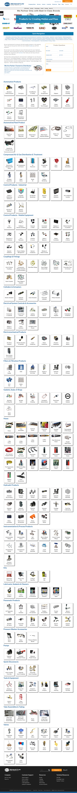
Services (39, 4)
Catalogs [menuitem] (41, 779)
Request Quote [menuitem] (25, 781)
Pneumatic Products (50, 39)
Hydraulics (14, 39)
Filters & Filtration (59, 38)
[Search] (49, 770)
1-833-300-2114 (57, 1)
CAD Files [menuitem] (58, 777)
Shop (59, 4)
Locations (49, 4)
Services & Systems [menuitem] (43, 784)
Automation (8, 37)
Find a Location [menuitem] (25, 779)
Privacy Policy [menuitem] (35, 790)
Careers (43, 4)
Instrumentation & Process (23, 39)
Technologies (37, 8)
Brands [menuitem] (40, 777)
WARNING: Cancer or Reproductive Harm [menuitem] (58, 790)
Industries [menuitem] (41, 781)
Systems (31, 8)
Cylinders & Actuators (19, 38)
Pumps (70, 39)
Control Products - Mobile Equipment (63, 37)
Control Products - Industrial (48, 37)
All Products (26, 8)
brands (31, 46)
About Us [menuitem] (7, 779)
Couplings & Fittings (9, 38)
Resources (54, 4)
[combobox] (45, 770)
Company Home (32, 4)
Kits (30, 39)
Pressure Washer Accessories (62, 39)
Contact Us (67, 1)
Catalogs (46, 8)
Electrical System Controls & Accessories (33, 38)
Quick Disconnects (26, 40)
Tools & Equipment (35, 40)
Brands (42, 8)
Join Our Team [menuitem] (8, 777)
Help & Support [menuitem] (25, 777)
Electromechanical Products (48, 38)
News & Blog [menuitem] (42, 782)
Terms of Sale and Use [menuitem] (47, 790)
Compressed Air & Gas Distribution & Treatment (30, 37)
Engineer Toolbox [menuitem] (60, 781)
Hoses (9, 39)
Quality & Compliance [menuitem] (26, 784)
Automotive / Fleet (16, 37)
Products (67, 4)
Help (63, 4)
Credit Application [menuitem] (25, 782)
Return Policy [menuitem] (40, 790)
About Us (51, 8)
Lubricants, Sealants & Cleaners (38, 39)
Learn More (6, 72)
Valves (54, 40)
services (21, 52)
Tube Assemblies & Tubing (46, 40)
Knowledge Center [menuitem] (60, 779)
